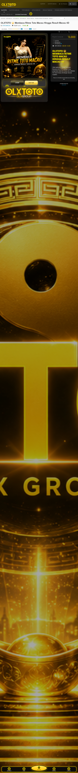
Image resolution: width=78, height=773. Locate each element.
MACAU (51, 18)
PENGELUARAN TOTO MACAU (41, 18)
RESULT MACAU (30, 18)
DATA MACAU (9, 18)
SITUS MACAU (23, 18)
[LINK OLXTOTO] (24, 57)
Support (34, 29)
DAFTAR (31, 83)
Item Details (4, 29)
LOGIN (17, 83)
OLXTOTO (3, 18)
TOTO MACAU (16, 18)
